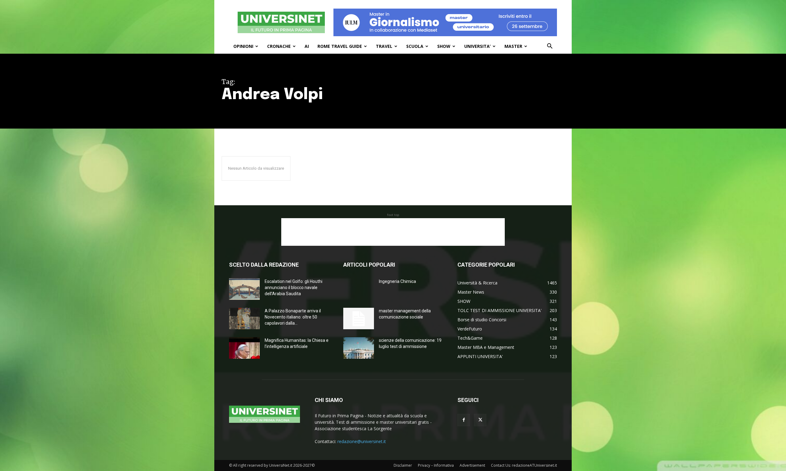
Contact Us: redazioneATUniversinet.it (524, 465)
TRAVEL (384, 46)
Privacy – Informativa (436, 465)
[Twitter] (480, 420)
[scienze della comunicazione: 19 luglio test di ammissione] (358, 348)
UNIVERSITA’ (477, 46)
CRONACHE (279, 46)
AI (307, 46)
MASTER (513, 46)
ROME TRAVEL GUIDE (339, 46)
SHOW (443, 46)
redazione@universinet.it (361, 441)
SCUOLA (414, 46)
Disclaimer (403, 465)
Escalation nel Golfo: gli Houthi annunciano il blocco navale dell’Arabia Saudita (293, 287)
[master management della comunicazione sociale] (358, 318)
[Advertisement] (393, 232)
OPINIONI (243, 46)
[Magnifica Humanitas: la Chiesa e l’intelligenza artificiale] (244, 348)
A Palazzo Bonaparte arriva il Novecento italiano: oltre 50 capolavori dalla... (293, 317)
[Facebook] (463, 420)
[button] (549, 47)
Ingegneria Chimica (397, 281)
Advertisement (472, 465)
